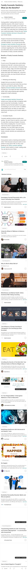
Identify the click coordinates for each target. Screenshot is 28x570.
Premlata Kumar (7, 504)
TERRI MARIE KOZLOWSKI (9, 405)
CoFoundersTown (8, 540)
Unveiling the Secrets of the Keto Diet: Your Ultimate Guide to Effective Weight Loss (13, 363)
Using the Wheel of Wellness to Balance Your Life (12, 232)
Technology (4, 426)
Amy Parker (6, 439)
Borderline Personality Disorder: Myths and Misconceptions (13, 495)
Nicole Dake (6, 239)
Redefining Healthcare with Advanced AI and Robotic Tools (13, 430)
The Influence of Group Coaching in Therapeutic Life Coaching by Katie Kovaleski (11, 328)
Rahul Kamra (7, 371)
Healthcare (4, 152)
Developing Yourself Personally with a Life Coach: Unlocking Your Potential (13, 198)
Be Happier (4, 463)
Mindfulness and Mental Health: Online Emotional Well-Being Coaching (12, 293)
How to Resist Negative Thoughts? (11, 564)
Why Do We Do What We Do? (9, 263)
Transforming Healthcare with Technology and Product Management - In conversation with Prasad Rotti (14, 530)
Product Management (6, 525)
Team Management (6, 260)
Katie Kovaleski (7, 207)
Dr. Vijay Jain (7, 471)
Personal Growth (5, 194)
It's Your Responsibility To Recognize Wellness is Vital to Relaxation (11, 396)
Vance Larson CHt (8, 268)
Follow (24, 17)
